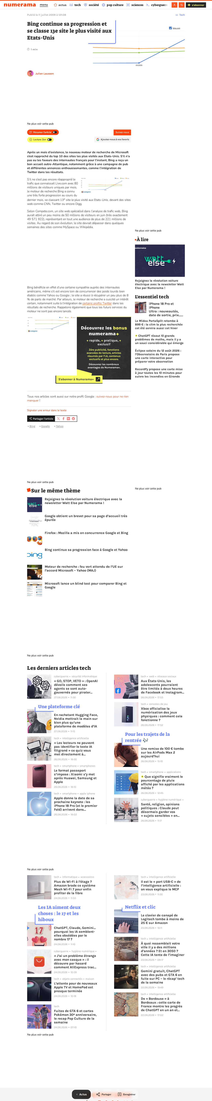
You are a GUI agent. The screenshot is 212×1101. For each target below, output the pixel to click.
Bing (32, 426)
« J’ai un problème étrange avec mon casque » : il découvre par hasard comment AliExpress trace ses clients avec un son (75, 961)
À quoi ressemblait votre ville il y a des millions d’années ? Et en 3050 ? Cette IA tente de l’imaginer (162, 949)
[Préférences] (182, 5)
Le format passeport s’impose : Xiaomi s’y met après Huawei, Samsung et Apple (75, 776)
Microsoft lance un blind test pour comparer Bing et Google (86, 585)
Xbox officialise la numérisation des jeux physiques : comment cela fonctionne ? (161, 714)
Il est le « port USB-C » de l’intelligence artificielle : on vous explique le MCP (161, 885)
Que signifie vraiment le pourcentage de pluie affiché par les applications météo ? (163, 782)
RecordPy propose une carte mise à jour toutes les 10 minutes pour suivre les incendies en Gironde (159, 372)
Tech (182, 14)
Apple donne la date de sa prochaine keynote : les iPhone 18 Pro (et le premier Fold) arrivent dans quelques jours (75, 803)
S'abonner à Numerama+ (76, 379)
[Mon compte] (174, 5)
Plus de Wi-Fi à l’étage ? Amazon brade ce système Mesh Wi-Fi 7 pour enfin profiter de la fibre (74, 887)
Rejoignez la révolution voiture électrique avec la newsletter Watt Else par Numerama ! (83, 501)
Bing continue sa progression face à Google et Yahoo (86, 550)
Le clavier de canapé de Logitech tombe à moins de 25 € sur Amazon (162, 919)
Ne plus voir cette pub (40, 124)
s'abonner (198, 5)
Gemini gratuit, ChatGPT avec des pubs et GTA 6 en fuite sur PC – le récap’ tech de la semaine (162, 976)
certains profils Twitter (97, 303)
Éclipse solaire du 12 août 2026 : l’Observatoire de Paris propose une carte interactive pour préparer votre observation (158, 356)
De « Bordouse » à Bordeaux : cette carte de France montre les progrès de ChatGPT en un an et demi (161, 1004)
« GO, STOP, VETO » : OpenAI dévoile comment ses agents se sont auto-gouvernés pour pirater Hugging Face (76, 686)
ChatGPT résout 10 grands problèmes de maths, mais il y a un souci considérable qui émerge (159, 339)
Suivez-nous (122, 132)
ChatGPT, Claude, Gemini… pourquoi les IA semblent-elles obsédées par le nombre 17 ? (75, 933)
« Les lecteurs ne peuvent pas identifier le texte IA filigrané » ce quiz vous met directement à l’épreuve (74, 748)
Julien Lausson (44, 73)
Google (45, 426)
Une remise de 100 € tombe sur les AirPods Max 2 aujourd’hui (162, 752)
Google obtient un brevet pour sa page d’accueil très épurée (86, 518)
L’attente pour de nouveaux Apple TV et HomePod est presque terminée (75, 987)
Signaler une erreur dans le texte (47, 410)
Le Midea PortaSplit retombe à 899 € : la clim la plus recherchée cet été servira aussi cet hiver (159, 324)
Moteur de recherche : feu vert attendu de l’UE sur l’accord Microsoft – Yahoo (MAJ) (84, 568)
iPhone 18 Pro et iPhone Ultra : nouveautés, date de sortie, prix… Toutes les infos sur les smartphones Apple (165, 309)
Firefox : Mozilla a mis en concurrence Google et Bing (86, 533)
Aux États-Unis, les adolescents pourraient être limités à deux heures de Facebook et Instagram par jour (162, 686)
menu (44, 4)
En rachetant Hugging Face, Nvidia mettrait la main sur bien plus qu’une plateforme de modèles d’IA (76, 720)
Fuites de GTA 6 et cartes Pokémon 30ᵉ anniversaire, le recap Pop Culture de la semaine (75, 1016)
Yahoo (59, 426)
